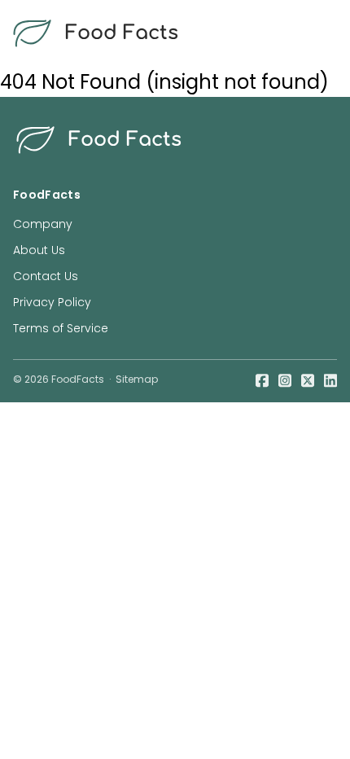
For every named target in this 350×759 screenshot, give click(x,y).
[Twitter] (307, 379)
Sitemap (137, 379)
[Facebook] (262, 379)
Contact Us (45, 276)
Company (42, 224)
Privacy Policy (52, 302)
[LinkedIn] (330, 379)
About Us (39, 250)
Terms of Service (60, 328)
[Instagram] (284, 379)
